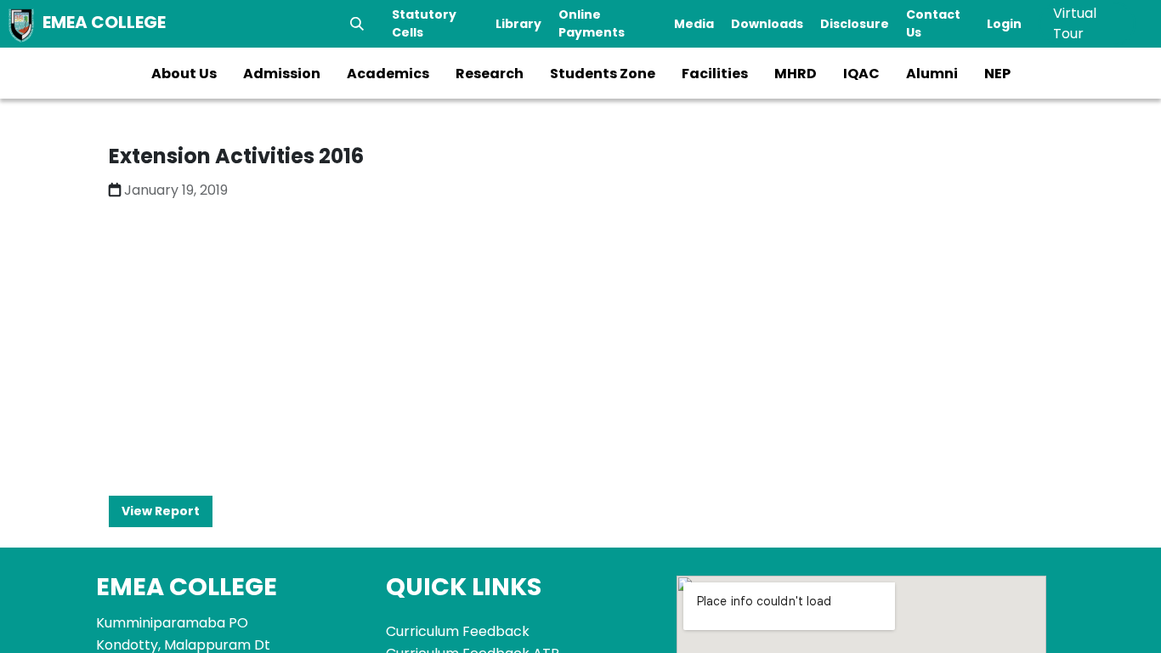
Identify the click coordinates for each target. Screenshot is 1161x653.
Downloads (767, 23)
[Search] (357, 24)
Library (518, 23)
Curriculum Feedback (458, 631)
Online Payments (591, 23)
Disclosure (854, 23)
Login (1004, 23)
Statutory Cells (424, 23)
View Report (161, 511)
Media (694, 23)
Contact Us (933, 23)
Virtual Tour (1074, 23)
